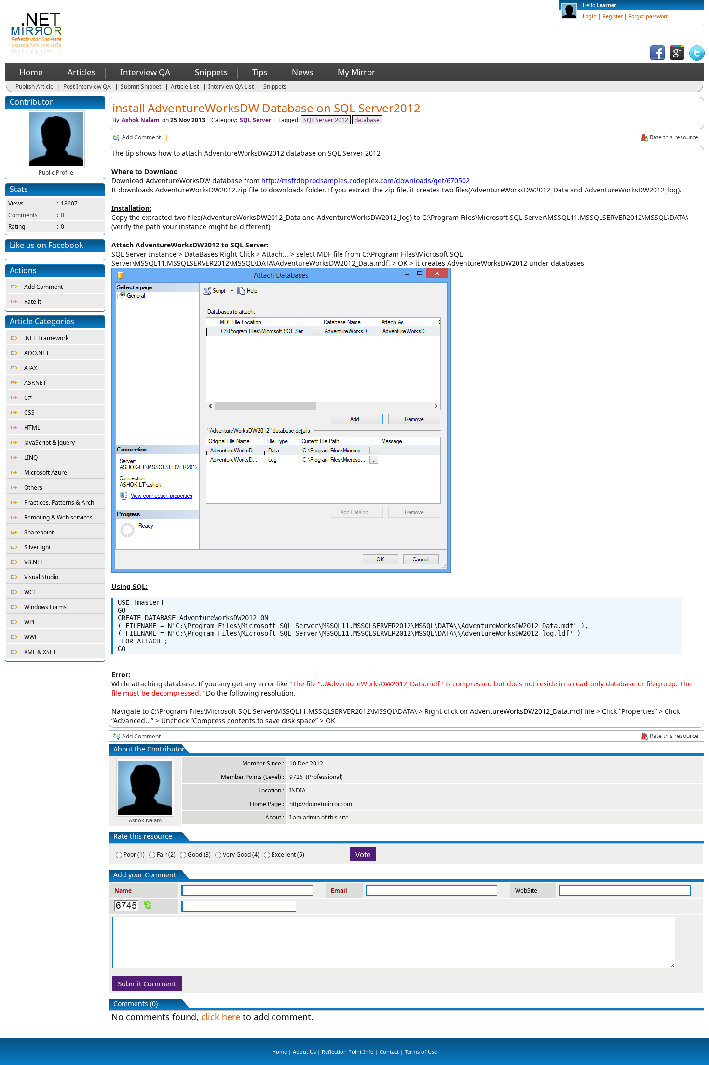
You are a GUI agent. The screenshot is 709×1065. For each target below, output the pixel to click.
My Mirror (356, 72)
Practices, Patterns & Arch (59, 502)
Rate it (32, 302)
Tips (259, 72)
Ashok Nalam (141, 120)
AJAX (30, 368)
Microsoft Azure (45, 472)
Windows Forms (45, 607)
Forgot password (648, 16)
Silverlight (37, 547)
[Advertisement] (253, 21)
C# (28, 398)
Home (31, 72)
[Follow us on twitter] (697, 59)
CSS (29, 413)
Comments (23, 215)
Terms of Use (421, 1051)
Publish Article (34, 86)
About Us (304, 1051)
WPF (30, 622)
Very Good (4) (241, 854)
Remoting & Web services (58, 517)
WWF (31, 637)
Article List (185, 86)
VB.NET (34, 562)
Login (590, 16)
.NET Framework (46, 338)
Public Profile (56, 172)
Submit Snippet (141, 86)
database (367, 120)
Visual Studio (41, 577)
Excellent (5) (288, 854)
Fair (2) (166, 854)
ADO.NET (36, 353)
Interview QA (145, 72)
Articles (81, 72)
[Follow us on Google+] (677, 59)
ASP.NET (35, 383)
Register (612, 16)
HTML (32, 427)
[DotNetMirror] (38, 55)
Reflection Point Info (348, 1051)
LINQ (31, 457)
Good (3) (199, 854)
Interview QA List (231, 86)
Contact (389, 1051)
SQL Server (255, 120)
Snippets (211, 72)
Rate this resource (674, 137)
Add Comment (43, 287)
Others (33, 487)
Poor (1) (134, 854)
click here (220, 1017)
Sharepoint (39, 532)
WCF (30, 592)
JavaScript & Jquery (49, 442)
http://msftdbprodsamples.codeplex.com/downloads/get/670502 (365, 180)
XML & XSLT (40, 652)
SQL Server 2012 (325, 120)
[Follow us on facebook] (657, 59)
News (302, 72)
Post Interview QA (87, 86)
